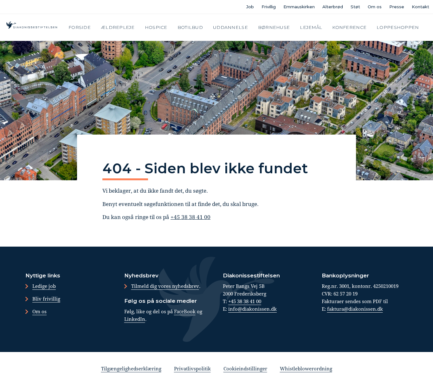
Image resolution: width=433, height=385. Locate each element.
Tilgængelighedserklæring (131, 368)
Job (250, 6)
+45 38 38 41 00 (190, 217)
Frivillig (269, 6)
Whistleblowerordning (306, 368)
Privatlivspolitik (192, 368)
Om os (375, 6)
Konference (349, 27)
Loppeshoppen (398, 27)
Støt (355, 6)
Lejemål (311, 27)
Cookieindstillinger (245, 368)
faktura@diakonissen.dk (355, 309)
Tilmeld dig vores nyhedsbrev (165, 286)
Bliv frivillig (46, 298)
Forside (79, 27)
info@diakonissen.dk (252, 309)
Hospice (156, 27)
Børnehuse (274, 27)
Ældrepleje (118, 27)
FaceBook (185, 311)
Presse (396, 6)
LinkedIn (134, 319)
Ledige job (44, 286)
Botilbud (190, 27)
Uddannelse (230, 27)
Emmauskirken (299, 6)
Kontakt (420, 6)
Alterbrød (332, 6)
